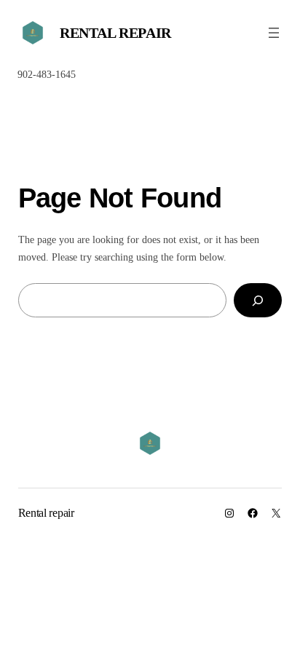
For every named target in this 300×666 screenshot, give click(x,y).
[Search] (258, 300)
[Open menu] (274, 32)
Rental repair (115, 33)
